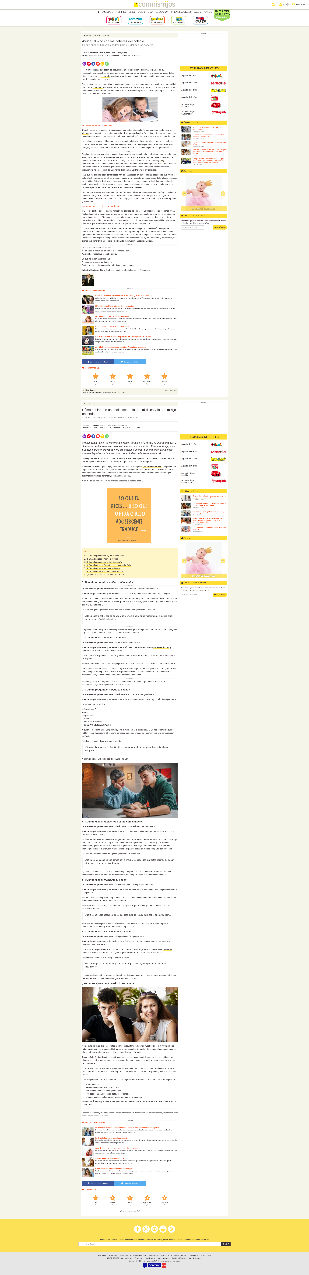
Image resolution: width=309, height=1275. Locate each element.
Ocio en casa (145, 12)
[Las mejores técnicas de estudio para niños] (88, 320)
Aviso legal (113, 1255)
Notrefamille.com (127, 1258)
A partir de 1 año (188, 75)
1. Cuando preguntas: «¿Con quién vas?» (105, 556)
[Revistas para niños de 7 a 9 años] (157, 20)
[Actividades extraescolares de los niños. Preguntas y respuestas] (88, 350)
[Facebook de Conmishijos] (93, 63)
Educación (162, 12)
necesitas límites (161, 647)
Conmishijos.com (195, 1258)
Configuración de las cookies (199, 1255)
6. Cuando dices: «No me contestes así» (105, 571)
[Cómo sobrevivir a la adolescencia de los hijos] (88, 1172)
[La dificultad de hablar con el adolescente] (88, 1141)
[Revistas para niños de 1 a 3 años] (114, 20)
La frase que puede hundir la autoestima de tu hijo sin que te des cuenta (209, 504)
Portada (88, 35)
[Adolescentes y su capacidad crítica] (88, 1162)
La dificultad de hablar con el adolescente (111, 1138)
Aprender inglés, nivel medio (188, 112)
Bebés (132, 12)
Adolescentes (107, 404)
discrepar (168, 949)
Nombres (121, 12)
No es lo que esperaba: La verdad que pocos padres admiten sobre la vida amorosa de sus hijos (207, 520)
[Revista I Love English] (218, 112)
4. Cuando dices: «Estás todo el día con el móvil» (109, 565)
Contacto (165, 1255)
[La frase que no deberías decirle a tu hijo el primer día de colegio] (186, 137)
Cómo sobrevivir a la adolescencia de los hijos (113, 1169)
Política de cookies (178, 1255)
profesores (97, 87)
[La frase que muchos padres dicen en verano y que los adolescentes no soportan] (88, 1131)
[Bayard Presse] (152, 1265)
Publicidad (124, 1255)
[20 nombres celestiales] (204, 560)
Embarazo (107, 12)
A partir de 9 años (189, 97)
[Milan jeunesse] (164, 1265)
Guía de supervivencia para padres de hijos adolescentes (117, 1148)
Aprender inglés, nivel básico (188, 105)
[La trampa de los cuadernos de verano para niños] (186, 144)
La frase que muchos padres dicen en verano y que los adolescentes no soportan (127, 1128)
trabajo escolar (153, 211)
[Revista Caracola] (218, 84)
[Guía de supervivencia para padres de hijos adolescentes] (88, 1152)
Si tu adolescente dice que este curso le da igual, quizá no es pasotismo (209, 497)
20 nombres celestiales (203, 576)
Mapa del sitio (154, 1255)
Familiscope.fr (150, 1258)
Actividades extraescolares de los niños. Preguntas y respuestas (120, 347)
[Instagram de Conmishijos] (84, 63)
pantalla (170, 846)
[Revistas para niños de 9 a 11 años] (178, 20)
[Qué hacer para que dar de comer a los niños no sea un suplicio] (204, 193)
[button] (184, 193)
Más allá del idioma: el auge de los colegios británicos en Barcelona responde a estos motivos (209, 151)
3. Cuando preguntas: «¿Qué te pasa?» (104, 562)
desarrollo (105, 76)
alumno (85, 133)
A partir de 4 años (189, 82)
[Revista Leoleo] (218, 91)
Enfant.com (139, 1258)
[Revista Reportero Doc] (218, 98)
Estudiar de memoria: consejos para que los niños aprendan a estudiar (123, 337)
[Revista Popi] (218, 76)
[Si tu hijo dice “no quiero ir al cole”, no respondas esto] (186, 129)
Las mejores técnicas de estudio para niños (112, 316)
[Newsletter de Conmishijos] (102, 63)
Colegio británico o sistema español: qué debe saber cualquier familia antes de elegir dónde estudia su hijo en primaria (209, 160)
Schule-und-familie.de (179, 1258)
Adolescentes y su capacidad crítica (109, 1158)
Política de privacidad (138, 1255)
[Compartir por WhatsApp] (107, 63)
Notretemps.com (163, 1258)
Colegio (106, 35)
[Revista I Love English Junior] (218, 105)
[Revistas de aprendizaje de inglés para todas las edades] (200, 20)
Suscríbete (219, 227)
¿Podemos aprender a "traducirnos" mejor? (106, 574)
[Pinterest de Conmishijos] (89, 63)
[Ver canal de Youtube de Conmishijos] (98, 63)
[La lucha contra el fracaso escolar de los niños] (88, 330)
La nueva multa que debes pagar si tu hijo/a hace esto (209, 528)
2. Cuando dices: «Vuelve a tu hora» (103, 559)
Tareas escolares (181, 12)
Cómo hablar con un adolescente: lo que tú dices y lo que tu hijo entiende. (124, 296)
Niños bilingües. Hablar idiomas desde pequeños (114, 306)
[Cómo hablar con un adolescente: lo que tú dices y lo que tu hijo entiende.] (88, 299)
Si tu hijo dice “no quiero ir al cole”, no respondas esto (207, 128)
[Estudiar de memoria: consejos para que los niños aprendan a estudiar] (88, 340)
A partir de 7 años (189, 90)
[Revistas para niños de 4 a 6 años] (135, 20)
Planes (208, 12)
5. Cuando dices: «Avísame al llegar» (103, 568)
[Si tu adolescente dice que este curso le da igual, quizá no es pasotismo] (186, 498)
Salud (197, 12)
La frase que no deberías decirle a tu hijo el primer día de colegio (209, 136)
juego (162, 160)
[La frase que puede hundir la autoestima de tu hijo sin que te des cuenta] (186, 505)
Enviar (226, 1244)
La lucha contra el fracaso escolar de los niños (113, 326)
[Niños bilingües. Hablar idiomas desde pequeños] (88, 309)
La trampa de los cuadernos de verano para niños (209, 143)
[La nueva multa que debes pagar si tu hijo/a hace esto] (186, 529)
